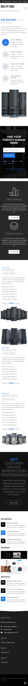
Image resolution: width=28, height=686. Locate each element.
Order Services (5, 652)
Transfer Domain (20, 170)
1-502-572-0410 (7, 1)
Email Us (15, 1)
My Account (5, 662)
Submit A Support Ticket (8, 642)
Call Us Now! (14, 503)
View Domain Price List (11, 168)
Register (25, 1)
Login (20, 1)
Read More (13, 217)
